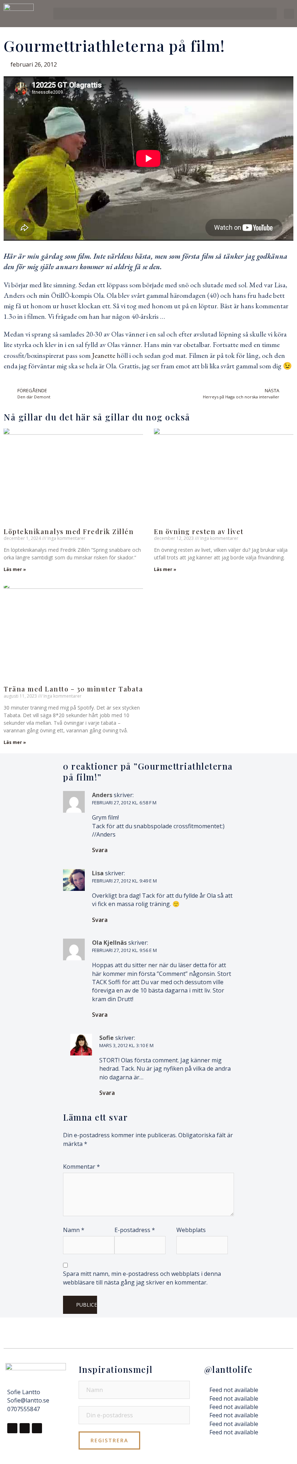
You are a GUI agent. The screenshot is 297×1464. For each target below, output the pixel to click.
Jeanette (103, 355)
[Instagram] (25, 1428)
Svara (100, 850)
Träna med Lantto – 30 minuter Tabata (73, 689)
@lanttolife (228, 1369)
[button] (165, 14)
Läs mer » (15, 569)
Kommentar (81, 1167)
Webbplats (191, 1230)
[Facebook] (12, 1428)
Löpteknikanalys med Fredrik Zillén (69, 531)
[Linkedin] (37, 1428)
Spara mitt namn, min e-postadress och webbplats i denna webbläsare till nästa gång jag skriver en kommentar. (142, 1278)
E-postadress (134, 1230)
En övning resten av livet (199, 531)
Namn (73, 1230)
